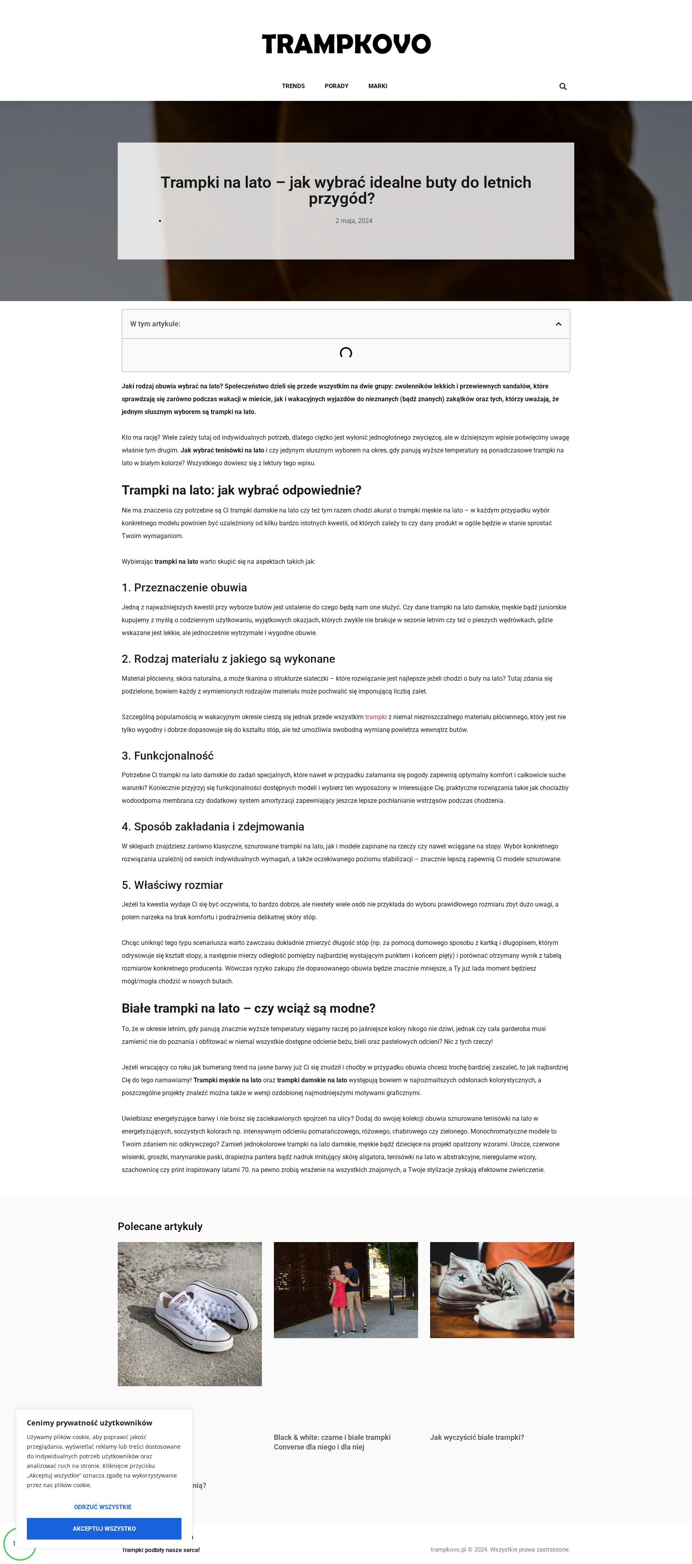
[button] (562, 86)
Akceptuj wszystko (104, 1528)
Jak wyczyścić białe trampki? (477, 1437)
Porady (336, 86)
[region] (104, 1478)
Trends (293, 86)
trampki (376, 717)
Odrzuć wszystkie (102, 1507)
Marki (377, 86)
